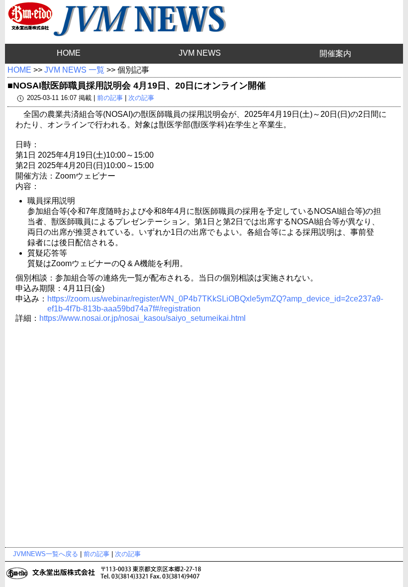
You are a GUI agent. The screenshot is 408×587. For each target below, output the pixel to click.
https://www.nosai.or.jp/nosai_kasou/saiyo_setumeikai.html (142, 318)
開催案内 (335, 53)
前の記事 (110, 97)
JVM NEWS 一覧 (74, 70)
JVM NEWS (200, 53)
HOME (69, 53)
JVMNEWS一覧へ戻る (45, 554)
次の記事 (141, 97)
